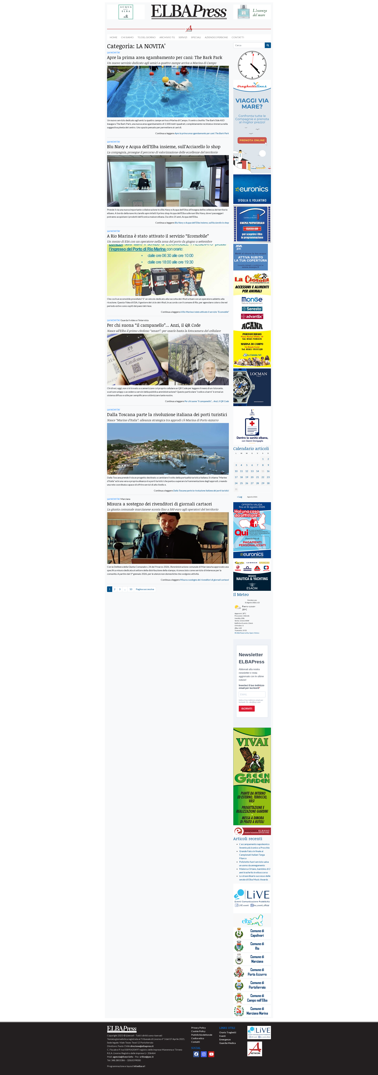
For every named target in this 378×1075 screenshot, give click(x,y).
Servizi (183, 37)
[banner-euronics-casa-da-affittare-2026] (252, 530)
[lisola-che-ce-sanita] (252, 426)
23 (268, 477)
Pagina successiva (145, 589)
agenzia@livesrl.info (123, 1056)
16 (268, 471)
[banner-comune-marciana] (252, 959)
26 (246, 483)
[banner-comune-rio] (252, 946)
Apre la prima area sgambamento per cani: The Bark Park (164, 57)
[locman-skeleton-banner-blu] (252, 387)
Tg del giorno (146, 37)
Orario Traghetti (227, 1032)
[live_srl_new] (252, 898)
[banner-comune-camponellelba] (252, 998)
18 (241, 477)
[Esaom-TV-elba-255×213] (252, 575)
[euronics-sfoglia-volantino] (252, 189)
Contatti (238, 37)
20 (252, 477)
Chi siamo (127, 37)
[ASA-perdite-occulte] (250, 257)
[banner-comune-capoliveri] (252, 933)
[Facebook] (196, 1054)
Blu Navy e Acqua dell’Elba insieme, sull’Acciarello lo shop (163, 146)
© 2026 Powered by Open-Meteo (247, 633)
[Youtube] (211, 1054)
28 (257, 483)
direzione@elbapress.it (142, 1046)
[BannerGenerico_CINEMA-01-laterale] (252, 224)
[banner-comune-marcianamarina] (252, 1011)
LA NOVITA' (113, 52)
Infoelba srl (139, 1066)
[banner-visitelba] (252, 920)
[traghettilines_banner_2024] (252, 126)
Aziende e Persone (216, 37)
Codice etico (197, 1038)
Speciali (196, 37)
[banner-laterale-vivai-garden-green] (252, 776)
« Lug (239, 496)
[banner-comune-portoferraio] (252, 985)
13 (252, 471)
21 (257, 477)
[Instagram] (204, 1054)
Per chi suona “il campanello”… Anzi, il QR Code (154, 325)
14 (257, 471)
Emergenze (225, 1039)
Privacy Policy (198, 1027)
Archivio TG (167, 37)
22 (262, 477)
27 (252, 483)
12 (246, 471)
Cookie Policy (198, 1031)
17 (236, 477)
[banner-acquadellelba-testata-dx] (252, 12)
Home (113, 37)
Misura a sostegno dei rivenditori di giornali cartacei (159, 504)
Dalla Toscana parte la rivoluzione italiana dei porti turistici (167, 414)
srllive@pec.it (147, 1056)
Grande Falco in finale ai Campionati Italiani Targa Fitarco (252, 855)
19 (246, 477)
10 (130, 589)
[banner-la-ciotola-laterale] (252, 319)
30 (268, 483)
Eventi (222, 1035)
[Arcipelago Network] (254, 1048)
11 (241, 471)
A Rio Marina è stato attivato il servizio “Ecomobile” (158, 236)
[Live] (259, 1032)
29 (262, 483)
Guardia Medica (227, 1043)
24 (236, 483)
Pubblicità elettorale (201, 1034)
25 (241, 483)
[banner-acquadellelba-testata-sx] (126, 12)
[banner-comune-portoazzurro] (252, 972)
